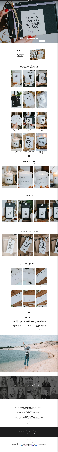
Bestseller (27, 3)
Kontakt (16, 442)
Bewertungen (31, 444)
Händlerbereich (38, 442)
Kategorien (27, 4)
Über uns (29, 391)
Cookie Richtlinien (14, 444)
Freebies (18, 444)
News (27, 443)
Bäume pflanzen (35, 444)
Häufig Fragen (22, 442)
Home (24, 3)
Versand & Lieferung (42, 442)
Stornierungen (44, 444)
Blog (29, 443)
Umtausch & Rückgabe (27, 442)
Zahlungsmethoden (33, 442)
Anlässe (40, 3)
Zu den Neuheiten (20, 57)
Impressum (18, 443)
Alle (29, 312)
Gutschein (21, 444)
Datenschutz (21, 443)
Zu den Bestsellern (41, 40)
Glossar (25, 443)
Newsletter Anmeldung (26, 444)
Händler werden (39, 4)
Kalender (36, 3)
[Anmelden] (34, 433)
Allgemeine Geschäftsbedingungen (34, 443)
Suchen (13, 442)
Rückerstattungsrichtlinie (42, 443)
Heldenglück (33, 4)
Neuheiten (32, 3)
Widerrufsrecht (14, 443)
